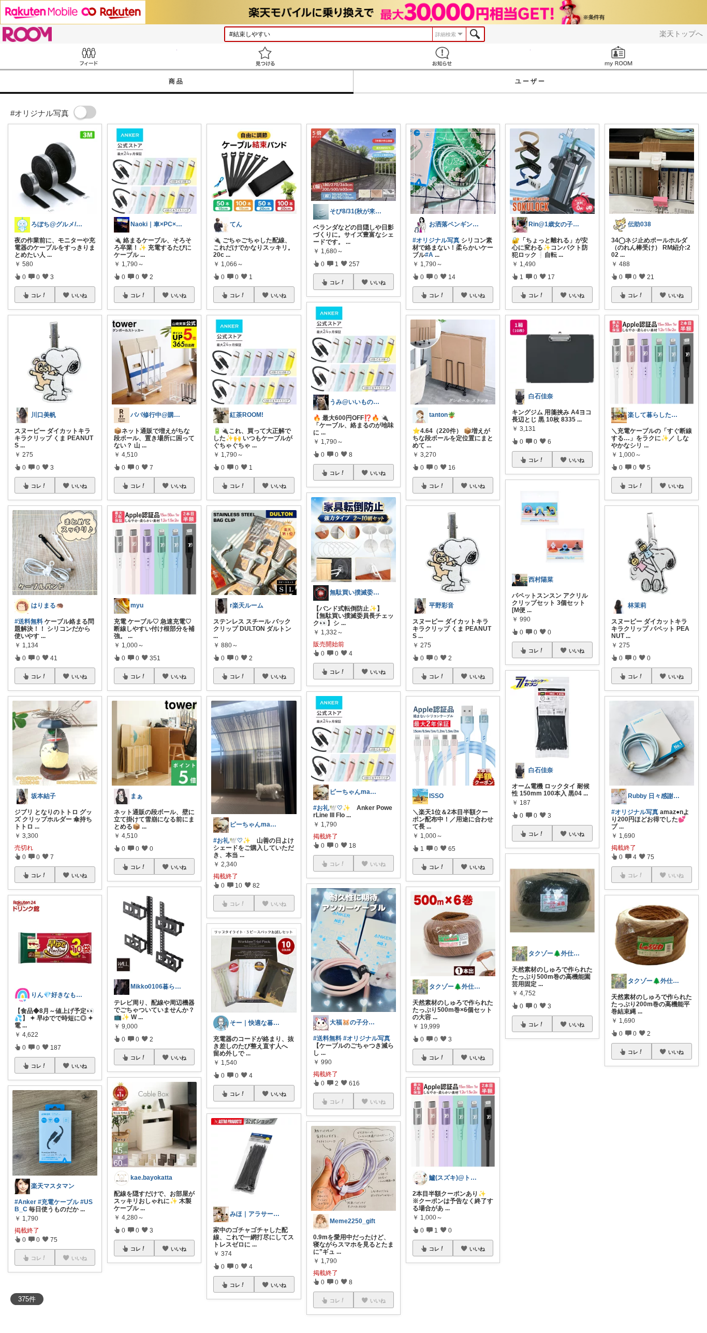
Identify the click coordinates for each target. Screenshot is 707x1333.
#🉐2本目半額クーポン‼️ (548, 1160)
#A (429, 254)
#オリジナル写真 (366, 1038)
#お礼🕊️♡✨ (232, 840)
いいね (79, 295)
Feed (88, 56)
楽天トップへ (681, 34)
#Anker (25, 1202)
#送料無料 (28, 621)
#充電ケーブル (58, 1202)
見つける (265, 56)
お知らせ (442, 56)
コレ (36, 295)
